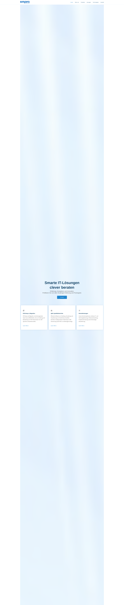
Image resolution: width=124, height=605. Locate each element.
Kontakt (102, 2)
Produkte (83, 2)
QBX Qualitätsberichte (57, 313)
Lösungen (89, 2)
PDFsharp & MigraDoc (29, 313)
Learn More (25, 325)
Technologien (96, 2)
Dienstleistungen (83, 313)
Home (71, 2)
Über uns (77, 2)
